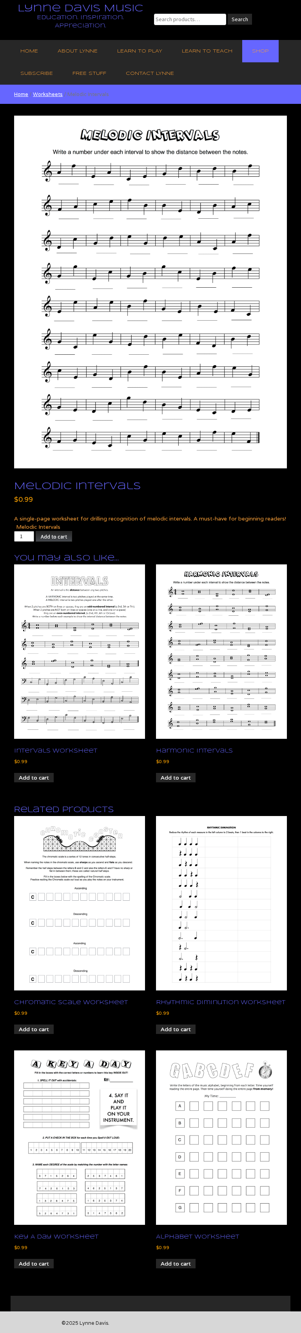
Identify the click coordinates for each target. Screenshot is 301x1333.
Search (240, 19)
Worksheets (48, 94)
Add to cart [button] (34, 777)
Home (29, 51)
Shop (260, 51)
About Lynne (78, 51)
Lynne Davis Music (80, 8)
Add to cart (54, 536)
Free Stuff (89, 73)
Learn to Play (139, 51)
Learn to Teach (207, 51)
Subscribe (36, 73)
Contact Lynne (150, 73)
